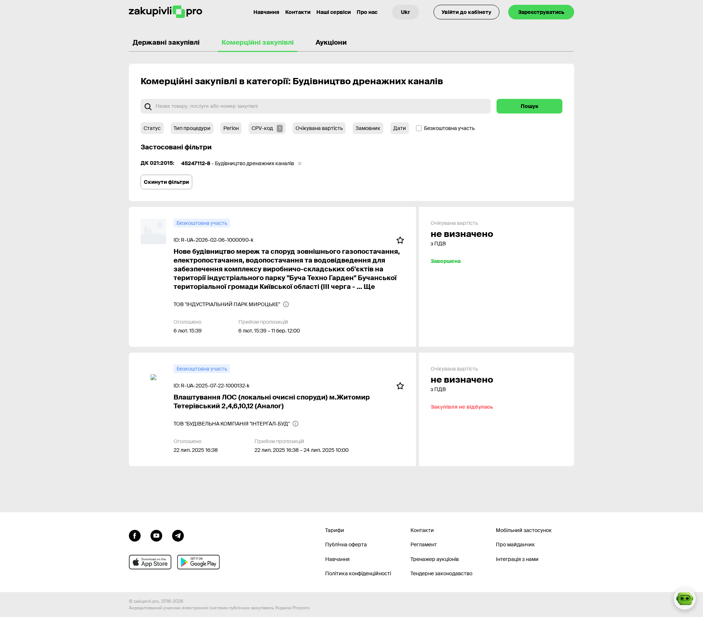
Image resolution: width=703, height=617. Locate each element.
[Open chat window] (685, 599)
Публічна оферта (346, 544)
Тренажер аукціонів (434, 559)
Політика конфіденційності (358, 573)
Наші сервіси (333, 12)
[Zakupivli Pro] (165, 11)
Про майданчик (515, 544)
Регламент (423, 544)
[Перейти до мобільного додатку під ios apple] (150, 562)
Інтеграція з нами (517, 559)
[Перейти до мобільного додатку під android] (198, 562)
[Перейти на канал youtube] (156, 535)
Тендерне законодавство (441, 573)
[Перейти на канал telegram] (178, 535)
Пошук (530, 106)
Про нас (367, 12)
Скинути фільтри (166, 182)
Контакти (297, 12)
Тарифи (334, 530)
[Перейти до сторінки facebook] (135, 535)
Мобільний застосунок (524, 530)
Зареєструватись (541, 12)
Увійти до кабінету (466, 12)
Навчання (266, 12)
